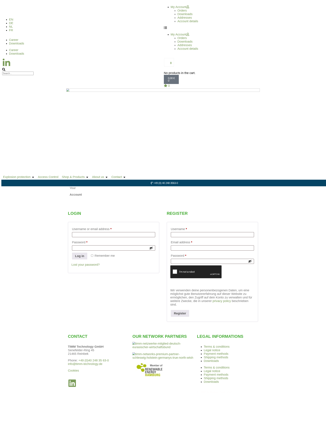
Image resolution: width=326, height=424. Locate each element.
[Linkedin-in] (6, 63)
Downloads (16, 43)
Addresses (184, 17)
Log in (79, 256)
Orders (182, 10)
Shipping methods (216, 357)
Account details (187, 21)
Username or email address (98, 228)
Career (13, 40)
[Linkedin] (72, 383)
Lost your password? (85, 264)
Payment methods (216, 353)
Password (86, 241)
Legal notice (212, 350)
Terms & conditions (217, 346)
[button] (82, 69)
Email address (187, 241)
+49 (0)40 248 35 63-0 (93, 360)
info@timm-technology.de (85, 364)
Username (185, 228)
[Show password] (151, 248)
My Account (178, 7)
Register (180, 313)
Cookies (73, 370)
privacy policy (222, 301)
